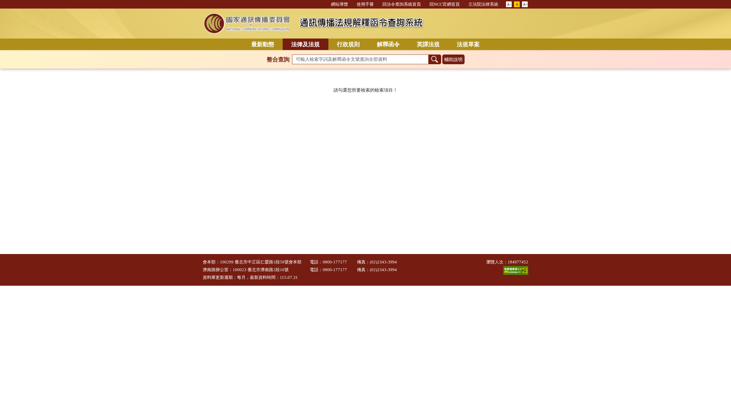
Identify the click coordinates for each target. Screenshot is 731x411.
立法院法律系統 (483, 4)
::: (324, 4)
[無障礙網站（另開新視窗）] (515, 270)
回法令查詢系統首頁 (401, 4)
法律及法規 (305, 44)
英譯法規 (428, 44)
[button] (509, 4)
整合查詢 (278, 59)
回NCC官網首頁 (444, 4)
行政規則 (348, 44)
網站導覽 (339, 4)
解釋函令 (388, 44)
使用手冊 (365, 4)
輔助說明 (453, 59)
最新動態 (262, 44)
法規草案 (468, 44)
